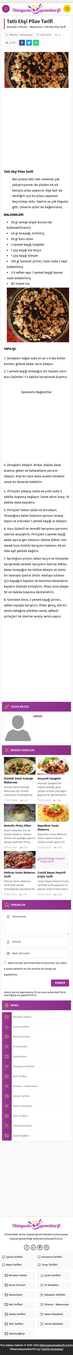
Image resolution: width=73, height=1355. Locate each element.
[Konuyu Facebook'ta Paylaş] (22, 43)
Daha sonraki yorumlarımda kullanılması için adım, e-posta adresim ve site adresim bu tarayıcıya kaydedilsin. (35, 968)
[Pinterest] (40, 1247)
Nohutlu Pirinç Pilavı (17, 825)
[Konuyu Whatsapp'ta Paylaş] (36, 43)
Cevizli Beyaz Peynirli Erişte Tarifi (52, 874)
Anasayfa (12, 27)
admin (37, 716)
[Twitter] (33, 1247)
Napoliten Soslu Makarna (48, 827)
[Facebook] (26, 1247)
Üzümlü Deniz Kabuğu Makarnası (18, 780)
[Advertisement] (36, 128)
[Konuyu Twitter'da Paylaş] (29, 43)
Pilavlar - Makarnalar (30, 27)
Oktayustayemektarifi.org (54, 1345)
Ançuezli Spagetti (49, 778)
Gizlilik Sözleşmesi (52, 1349)
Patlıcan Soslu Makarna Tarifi (19, 874)
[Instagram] (46, 1247)
